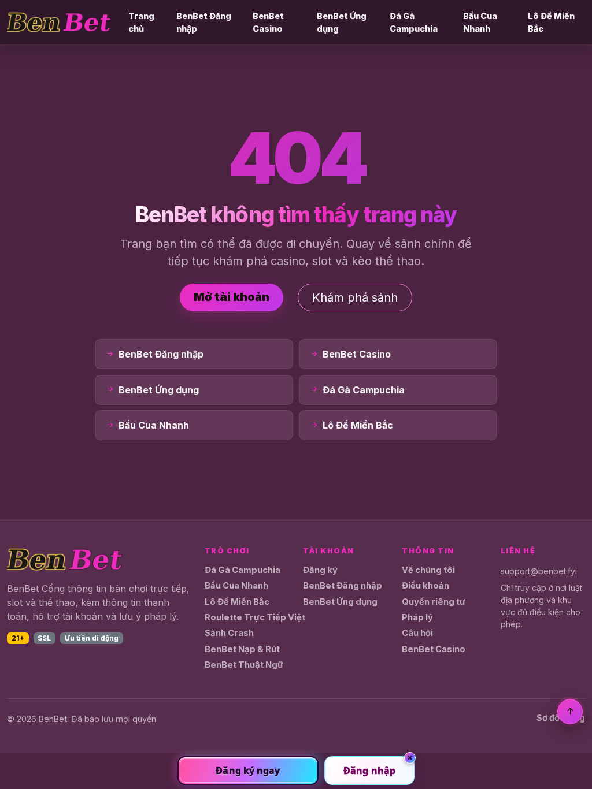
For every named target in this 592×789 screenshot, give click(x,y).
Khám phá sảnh (355, 297)
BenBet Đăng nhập (203, 22)
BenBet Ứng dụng (342, 22)
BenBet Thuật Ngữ (244, 665)
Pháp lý (417, 617)
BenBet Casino (268, 22)
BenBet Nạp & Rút (242, 649)
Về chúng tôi (428, 570)
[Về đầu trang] (570, 711)
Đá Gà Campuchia (414, 22)
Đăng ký (320, 570)
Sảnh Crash (229, 633)
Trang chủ (141, 22)
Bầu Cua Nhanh (480, 22)
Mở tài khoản (231, 297)
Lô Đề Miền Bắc (551, 22)
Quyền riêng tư (433, 602)
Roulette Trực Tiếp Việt (255, 617)
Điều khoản (425, 585)
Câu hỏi (417, 633)
